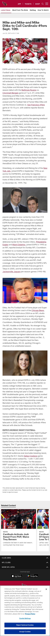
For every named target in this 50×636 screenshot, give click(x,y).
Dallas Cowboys (30, 456)
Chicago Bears (38, 310)
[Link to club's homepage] (4, 3)
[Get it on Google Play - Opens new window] (32, 577)
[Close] (46, 589)
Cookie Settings (25, 618)
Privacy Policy (30, 614)
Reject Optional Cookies (25, 625)
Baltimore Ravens (29, 90)
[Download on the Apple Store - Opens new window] (16, 576)
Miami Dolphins (18, 244)
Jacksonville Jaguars (11, 271)
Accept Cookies (25, 632)
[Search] (42, 3)
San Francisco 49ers (36, 105)
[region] (25, 610)
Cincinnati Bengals (10, 93)
